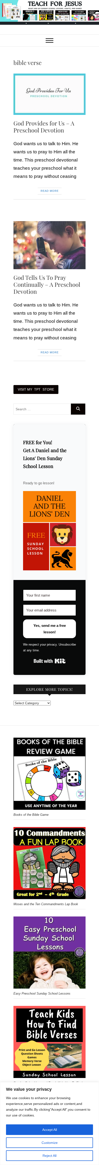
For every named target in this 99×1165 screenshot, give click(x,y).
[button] (49, 530)
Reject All (49, 1156)
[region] (49, 1123)
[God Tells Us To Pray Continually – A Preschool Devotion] (49, 245)
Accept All (49, 1130)
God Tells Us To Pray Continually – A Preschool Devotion (46, 284)
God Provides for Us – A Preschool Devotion (43, 126)
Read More (50, 190)
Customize (50, 1143)
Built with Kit (50, 661)
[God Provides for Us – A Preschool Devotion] (49, 94)
